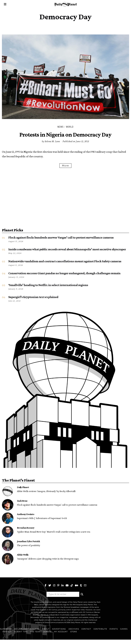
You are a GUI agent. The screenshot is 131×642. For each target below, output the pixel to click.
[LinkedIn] (62, 585)
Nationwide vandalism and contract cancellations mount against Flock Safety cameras (64, 261)
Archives (74, 629)
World (69, 126)
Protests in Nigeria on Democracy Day (65, 134)
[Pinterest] (58, 585)
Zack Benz (22, 500)
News (61, 126)
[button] (82, 594)
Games (123, 629)
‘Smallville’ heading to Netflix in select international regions (48, 285)
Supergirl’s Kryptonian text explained (33, 297)
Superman (6, 629)
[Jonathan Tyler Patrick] (7, 545)
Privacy (7, 632)
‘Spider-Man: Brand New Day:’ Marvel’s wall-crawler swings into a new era (53, 531)
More (65, 165)
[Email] (85, 585)
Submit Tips (20, 632)
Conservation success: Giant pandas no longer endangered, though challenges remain (64, 273)
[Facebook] (45, 585)
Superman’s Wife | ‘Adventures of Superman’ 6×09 (42, 518)
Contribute (100, 629)
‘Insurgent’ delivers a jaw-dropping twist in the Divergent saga (48, 558)
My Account (61, 632)
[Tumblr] (81, 585)
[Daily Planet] (7, 491)
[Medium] (76, 585)
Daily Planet (23, 487)
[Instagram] (54, 585)
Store (73, 632)
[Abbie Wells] (7, 558)
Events (114, 629)
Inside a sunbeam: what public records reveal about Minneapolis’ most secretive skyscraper (67, 249)
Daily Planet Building (27, 629)
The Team (35, 632)
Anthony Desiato (25, 514)
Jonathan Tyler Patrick (28, 541)
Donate (47, 632)
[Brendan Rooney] (7, 531)
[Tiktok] (72, 585)
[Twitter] (50, 585)
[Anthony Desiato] (7, 518)
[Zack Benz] (7, 505)
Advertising (59, 629)
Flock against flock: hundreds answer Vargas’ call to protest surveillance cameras (61, 237)
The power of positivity (28, 545)
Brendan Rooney (25, 527)
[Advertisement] (65, 196)
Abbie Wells (22, 554)
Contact (86, 629)
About (46, 629)
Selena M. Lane (52, 141)
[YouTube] (67, 585)
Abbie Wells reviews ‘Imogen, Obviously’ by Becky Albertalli (46, 491)
